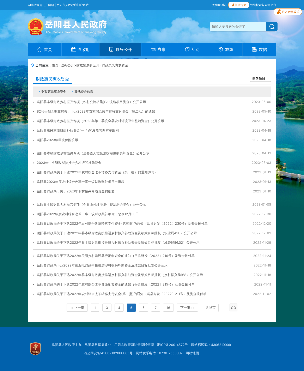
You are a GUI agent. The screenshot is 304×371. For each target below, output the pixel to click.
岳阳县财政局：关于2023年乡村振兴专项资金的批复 (76, 191)
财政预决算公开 (87, 65)
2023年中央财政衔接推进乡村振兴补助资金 (69, 163)
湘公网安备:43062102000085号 (108, 353)
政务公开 (67, 65)
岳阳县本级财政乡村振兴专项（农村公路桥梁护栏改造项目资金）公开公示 (91, 102)
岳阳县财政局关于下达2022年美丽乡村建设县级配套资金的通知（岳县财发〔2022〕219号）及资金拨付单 (116, 256)
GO (233, 308)
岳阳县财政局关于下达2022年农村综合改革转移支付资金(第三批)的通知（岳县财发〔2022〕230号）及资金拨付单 (122, 223)
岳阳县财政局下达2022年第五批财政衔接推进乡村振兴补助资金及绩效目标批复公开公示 (102, 265)
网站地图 (192, 353)
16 (168, 308)
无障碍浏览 (219, 5)
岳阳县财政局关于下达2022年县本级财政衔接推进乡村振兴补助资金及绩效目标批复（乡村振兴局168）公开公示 (120, 275)
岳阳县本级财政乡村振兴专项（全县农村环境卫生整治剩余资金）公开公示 (91, 204)
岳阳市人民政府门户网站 (73, 5)
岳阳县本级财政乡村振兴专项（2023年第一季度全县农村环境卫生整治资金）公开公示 (100, 121)
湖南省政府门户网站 (41, 5)
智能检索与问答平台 (263, 5)
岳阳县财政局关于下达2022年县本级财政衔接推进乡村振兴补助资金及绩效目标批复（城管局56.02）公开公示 (118, 242)
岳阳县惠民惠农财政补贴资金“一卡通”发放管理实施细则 (78, 130)
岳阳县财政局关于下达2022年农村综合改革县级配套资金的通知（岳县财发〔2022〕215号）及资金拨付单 (116, 284)
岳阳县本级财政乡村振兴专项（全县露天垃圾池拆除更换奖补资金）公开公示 (93, 153)
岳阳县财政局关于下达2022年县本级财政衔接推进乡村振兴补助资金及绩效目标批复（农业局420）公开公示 (117, 233)
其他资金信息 (83, 92)
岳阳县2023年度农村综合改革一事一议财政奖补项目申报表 (80, 182)
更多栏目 (259, 78)
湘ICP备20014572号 (172, 345)
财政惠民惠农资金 (115, 65)
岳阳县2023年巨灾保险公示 (57, 140)
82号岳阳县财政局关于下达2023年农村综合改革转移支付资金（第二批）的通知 (96, 111)
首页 (55, 65)
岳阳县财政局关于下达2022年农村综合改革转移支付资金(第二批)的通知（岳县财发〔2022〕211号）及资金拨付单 (121, 294)
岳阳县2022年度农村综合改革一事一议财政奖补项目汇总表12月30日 (88, 214)
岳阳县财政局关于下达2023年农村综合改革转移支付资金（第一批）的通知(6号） (97, 172)
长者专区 (241, 5)
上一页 (77, 308)
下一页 (187, 308)
